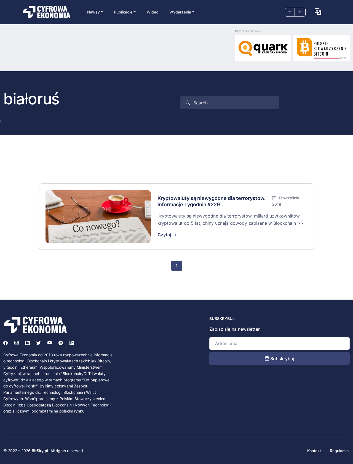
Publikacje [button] (123, 12)
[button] (318, 11)
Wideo (152, 12)
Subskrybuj (281, 358)
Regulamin (339, 450)
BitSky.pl (40, 450)
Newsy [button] (93, 12)
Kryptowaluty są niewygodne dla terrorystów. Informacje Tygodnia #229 (211, 201)
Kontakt (314, 450)
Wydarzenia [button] (180, 12)
